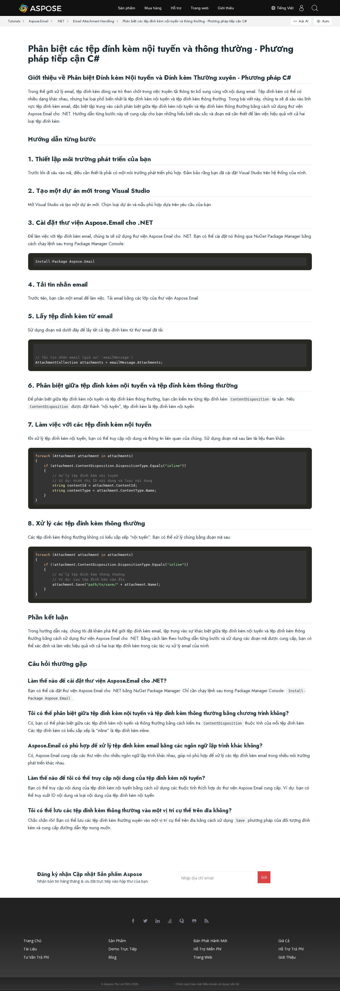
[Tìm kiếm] (314, 8)
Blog (112, 957)
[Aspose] (40, 8)
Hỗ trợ (176, 8)
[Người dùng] (301, 8)
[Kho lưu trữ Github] (194, 921)
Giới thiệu (226, 8)
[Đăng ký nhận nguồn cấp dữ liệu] (206, 921)
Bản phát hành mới (210, 940)
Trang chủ (32, 940)
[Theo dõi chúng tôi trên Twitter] (145, 921)
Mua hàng (153, 8)
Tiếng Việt (285, 8)
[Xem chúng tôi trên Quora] (182, 921)
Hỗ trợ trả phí (291, 948)
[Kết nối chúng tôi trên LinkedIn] (157, 921)
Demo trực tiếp (122, 948)
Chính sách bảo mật (189, 984)
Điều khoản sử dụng (216, 984)
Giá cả (284, 940)
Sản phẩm (126, 8)
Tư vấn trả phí (36, 957)
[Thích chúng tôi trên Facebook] (133, 921)
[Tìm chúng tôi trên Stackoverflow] (170, 921)
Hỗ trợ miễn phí (207, 948)
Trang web (200, 8)
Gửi (264, 877)
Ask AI (303, 21)
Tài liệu (30, 948)
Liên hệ (234, 984)
